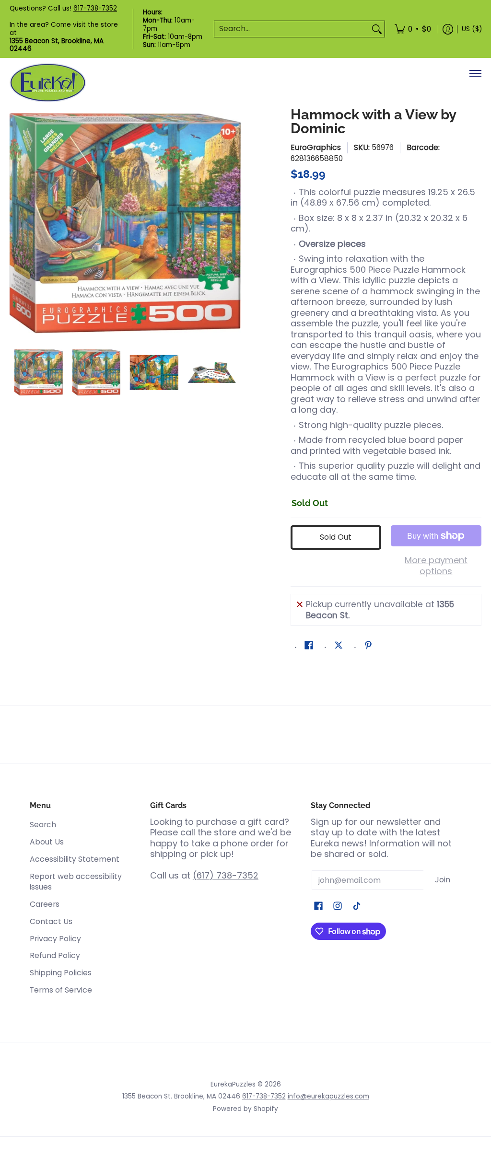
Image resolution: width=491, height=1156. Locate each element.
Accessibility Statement (74, 859)
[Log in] (447, 29)
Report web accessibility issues (76, 882)
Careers (44, 904)
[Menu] (474, 73)
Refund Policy (55, 955)
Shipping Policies (61, 972)
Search (43, 824)
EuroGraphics (316, 147)
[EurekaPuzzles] (48, 82)
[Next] (234, 223)
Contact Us (51, 921)
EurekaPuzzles (233, 1084)
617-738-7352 (95, 8)
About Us (47, 841)
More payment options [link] (436, 566)
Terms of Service (61, 989)
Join (442, 879)
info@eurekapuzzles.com (328, 1096)
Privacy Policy (55, 938)
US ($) (472, 29)
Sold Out (335, 537)
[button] (309, 646)
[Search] (377, 29)
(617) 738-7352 (225, 875)
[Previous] (16, 223)
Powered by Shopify (245, 1108)
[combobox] (291, 29)
